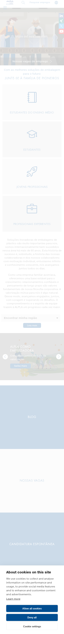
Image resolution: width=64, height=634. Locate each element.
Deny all (32, 617)
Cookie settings (32, 626)
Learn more (13, 599)
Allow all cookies (32, 608)
